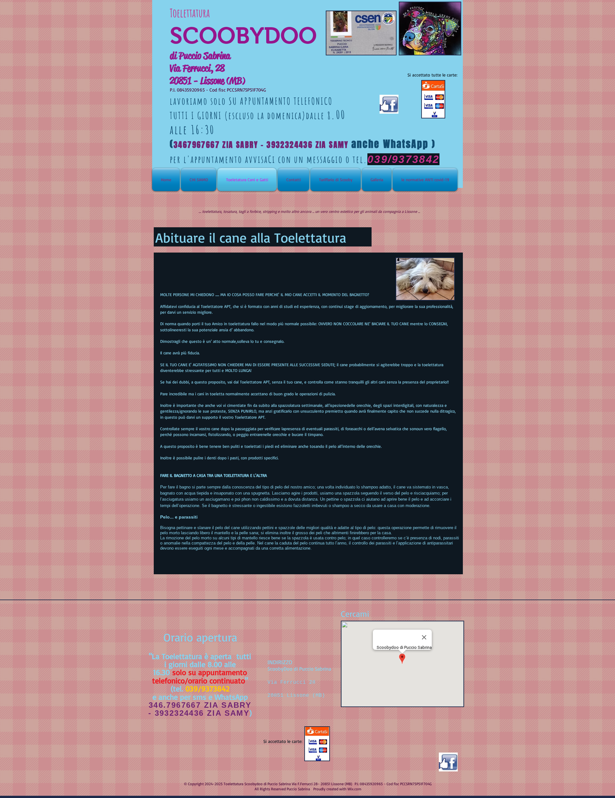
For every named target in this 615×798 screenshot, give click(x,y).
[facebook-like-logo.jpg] (448, 762)
